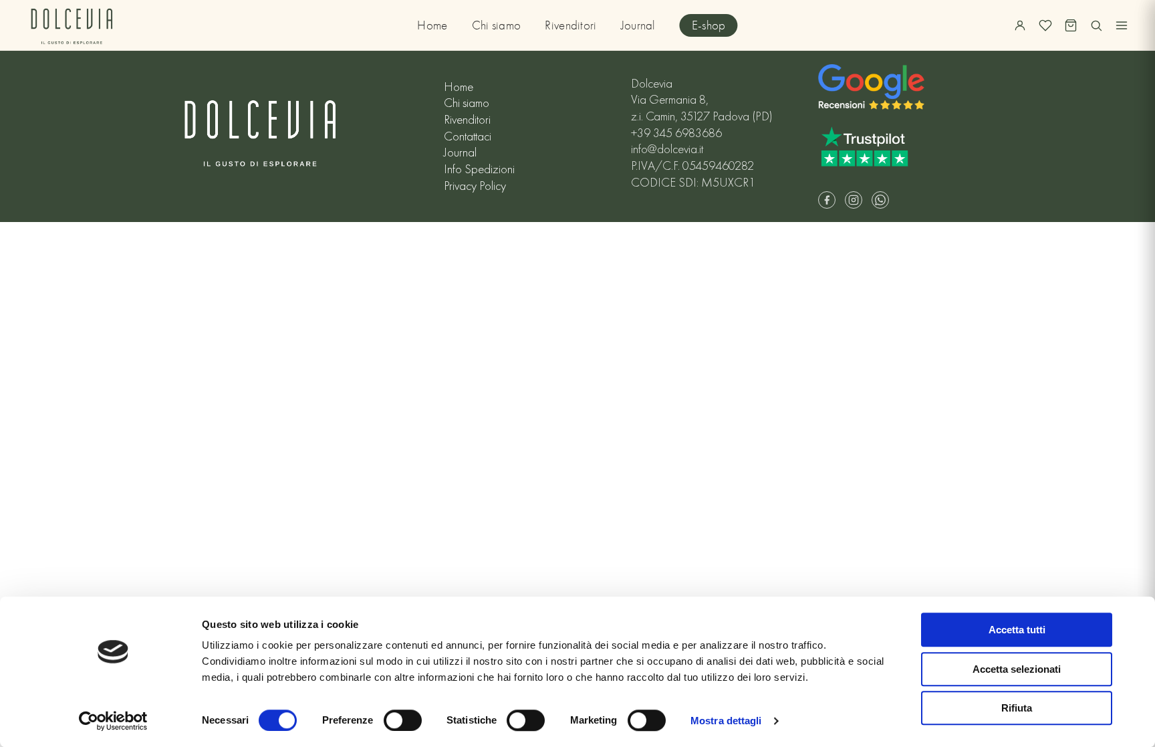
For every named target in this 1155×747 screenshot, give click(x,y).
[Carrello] (1070, 25)
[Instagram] (853, 200)
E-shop (709, 25)
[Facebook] (827, 200)
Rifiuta (1016, 708)
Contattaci (467, 136)
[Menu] (1121, 25)
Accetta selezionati (1017, 669)
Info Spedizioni (479, 169)
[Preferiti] (1045, 25)
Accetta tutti (1017, 629)
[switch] (403, 720)
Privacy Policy (475, 186)
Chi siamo (496, 25)
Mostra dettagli (726, 720)
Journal (638, 25)
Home (432, 25)
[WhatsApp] (880, 200)
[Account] (1020, 25)
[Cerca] (1096, 25)
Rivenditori (570, 25)
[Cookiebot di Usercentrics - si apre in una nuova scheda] (113, 721)
